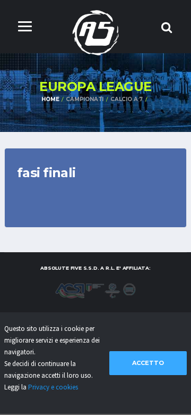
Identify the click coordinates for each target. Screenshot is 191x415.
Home (50, 99)
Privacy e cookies (53, 387)
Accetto (148, 363)
